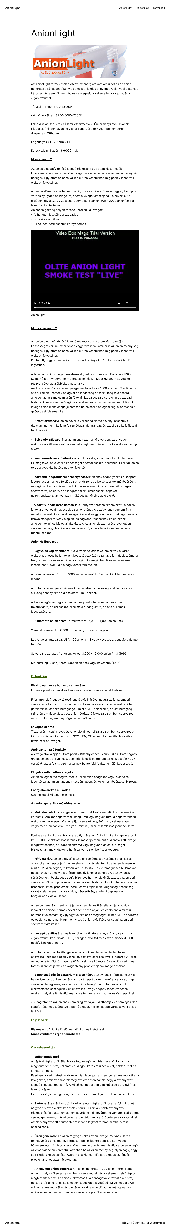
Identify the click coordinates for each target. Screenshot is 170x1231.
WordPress (157, 1222)
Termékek (159, 7)
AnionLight (12, 8)
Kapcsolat (142, 7)
